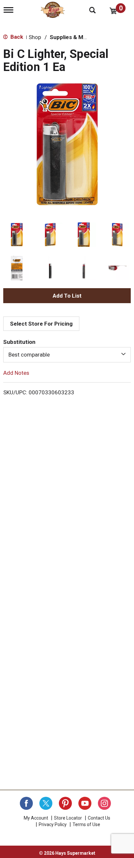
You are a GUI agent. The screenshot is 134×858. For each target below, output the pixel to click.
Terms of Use (86, 824)
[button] (16, 234)
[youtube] (84, 803)
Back (16, 37)
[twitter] (45, 803)
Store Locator (68, 818)
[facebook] (26, 803)
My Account (36, 818)
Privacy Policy (53, 824)
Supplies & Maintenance (81, 37)
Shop (35, 37)
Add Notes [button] (16, 372)
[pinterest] (65, 803)
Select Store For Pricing (41, 323)
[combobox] (67, 354)
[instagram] (104, 803)
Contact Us (99, 818)
